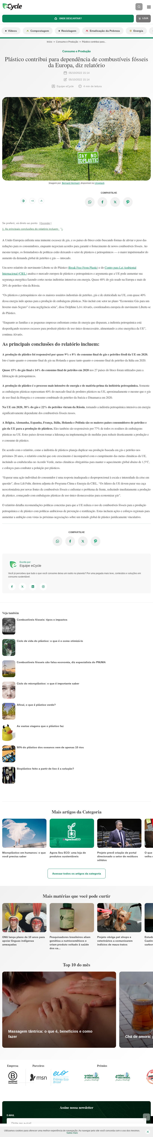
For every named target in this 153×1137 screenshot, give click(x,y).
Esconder (45, 223)
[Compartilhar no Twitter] (115, 202)
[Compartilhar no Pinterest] (128, 202)
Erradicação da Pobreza (105, 30)
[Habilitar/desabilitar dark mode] (23, 201)
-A (41, 201)
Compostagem (39, 30)
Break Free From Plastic (83, 267)
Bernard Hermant (70, 183)
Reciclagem (68, 30)
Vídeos (12, 30)
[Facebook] (12, 586)
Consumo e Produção (67, 42)
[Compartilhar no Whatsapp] (90, 202)
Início (49, 42)
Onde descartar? (70, 18)
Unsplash (99, 183)
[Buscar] (139, 6)
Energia (138, 30)
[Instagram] (43, 586)
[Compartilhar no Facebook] (102, 202)
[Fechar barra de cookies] (148, 1132)
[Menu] (149, 6)
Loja (145, 18)
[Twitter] (22, 586)
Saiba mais (72, 1133)
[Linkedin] (33, 586)
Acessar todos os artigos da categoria (76, 873)
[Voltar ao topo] (146, 1117)
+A (32, 201)
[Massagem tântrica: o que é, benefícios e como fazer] (59, 1010)
